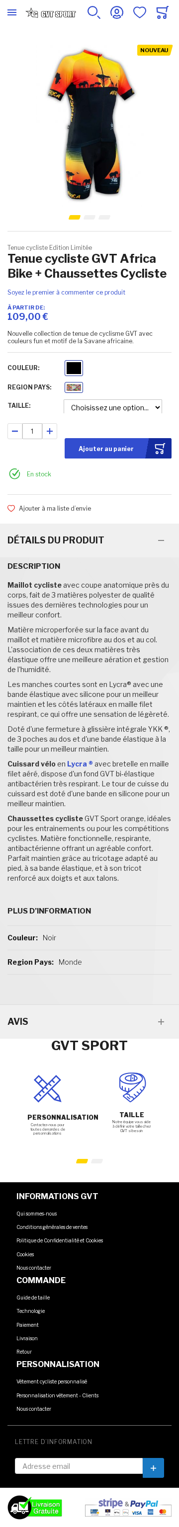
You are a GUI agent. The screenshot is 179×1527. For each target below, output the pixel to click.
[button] (75, 217)
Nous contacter (33, 1268)
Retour (24, 1352)
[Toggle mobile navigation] (12, 12)
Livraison (27, 1338)
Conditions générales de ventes (52, 1227)
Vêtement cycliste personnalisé (51, 1381)
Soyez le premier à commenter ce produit (66, 292)
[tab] (89, 540)
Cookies (25, 1254)
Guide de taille (33, 1297)
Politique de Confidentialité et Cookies (59, 1240)
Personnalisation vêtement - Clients (57, 1395)
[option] (74, 368)
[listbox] (74, 369)
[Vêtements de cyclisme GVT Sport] (51, 12)
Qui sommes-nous (36, 1214)
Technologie (30, 1311)
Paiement (27, 1325)
